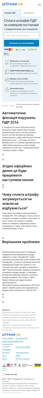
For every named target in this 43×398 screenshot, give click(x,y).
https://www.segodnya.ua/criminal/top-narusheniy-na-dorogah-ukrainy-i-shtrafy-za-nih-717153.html (20, 327)
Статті (12, 105)
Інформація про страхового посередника (7, 346)
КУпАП (18, 356)
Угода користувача (22, 352)
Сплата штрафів (7, 338)
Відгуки (4, 359)
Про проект (6, 352)
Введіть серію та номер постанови (17, 35)
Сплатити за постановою (21, 43)
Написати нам (11, 374)
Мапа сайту (19, 341)
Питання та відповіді (22, 359)
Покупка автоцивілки (9, 341)
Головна (5, 105)
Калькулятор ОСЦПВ (23, 347)
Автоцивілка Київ (21, 338)
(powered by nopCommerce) (12, 393)
